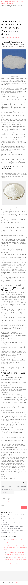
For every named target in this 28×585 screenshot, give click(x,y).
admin (17, 37)
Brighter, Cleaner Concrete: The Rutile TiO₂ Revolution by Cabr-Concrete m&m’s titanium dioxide (15, 541)
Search (2, 505)
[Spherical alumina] (14, 62)
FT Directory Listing (20, 583)
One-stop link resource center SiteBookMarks (12, 3)
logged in (9, 501)
